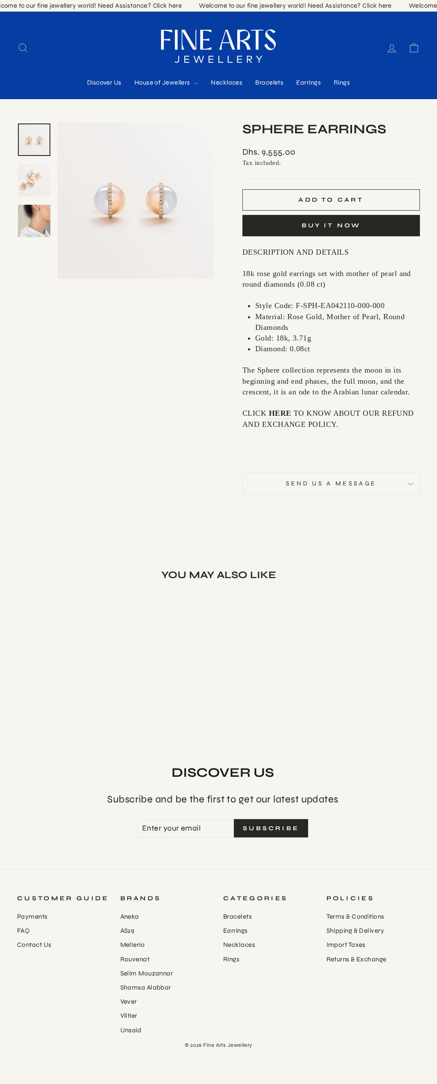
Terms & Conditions (355, 916)
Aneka (129, 916)
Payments (32, 916)
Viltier (128, 1015)
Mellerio (132, 945)
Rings (342, 82)
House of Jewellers (163, 82)
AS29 (127, 930)
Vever (128, 1001)
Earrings (308, 82)
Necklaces (226, 82)
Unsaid (131, 1030)
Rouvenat (135, 959)
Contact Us (34, 945)
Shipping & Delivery (355, 930)
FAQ (23, 930)
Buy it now (331, 225)
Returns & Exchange (356, 959)
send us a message (331, 483)
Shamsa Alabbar (145, 987)
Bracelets (269, 82)
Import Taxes (346, 945)
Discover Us (104, 82)
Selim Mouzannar (146, 973)
